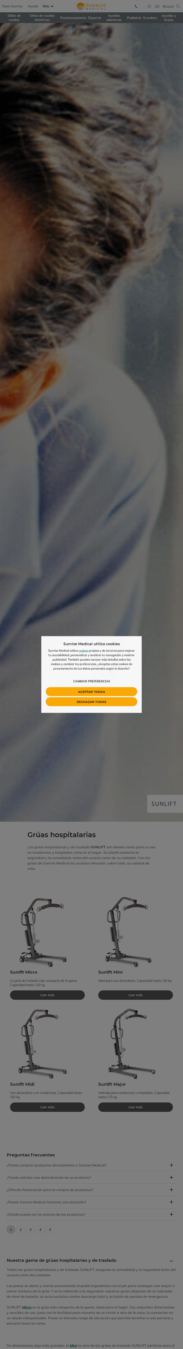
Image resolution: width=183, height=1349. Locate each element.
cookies (83, 650)
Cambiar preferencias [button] (91, 681)
